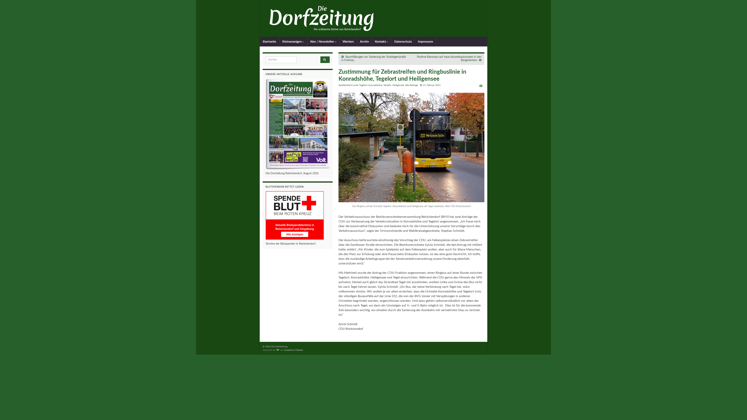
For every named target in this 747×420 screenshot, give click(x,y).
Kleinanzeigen (292, 41)
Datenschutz (403, 41)
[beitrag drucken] (481, 85)
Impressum (425, 41)
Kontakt (381, 41)
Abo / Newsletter (322, 41)
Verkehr (387, 85)
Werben (348, 41)
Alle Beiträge (411, 85)
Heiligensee (398, 85)
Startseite (269, 41)
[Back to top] (738, 411)
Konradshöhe (375, 85)
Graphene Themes (293, 350)
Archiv (364, 41)
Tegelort (363, 85)
